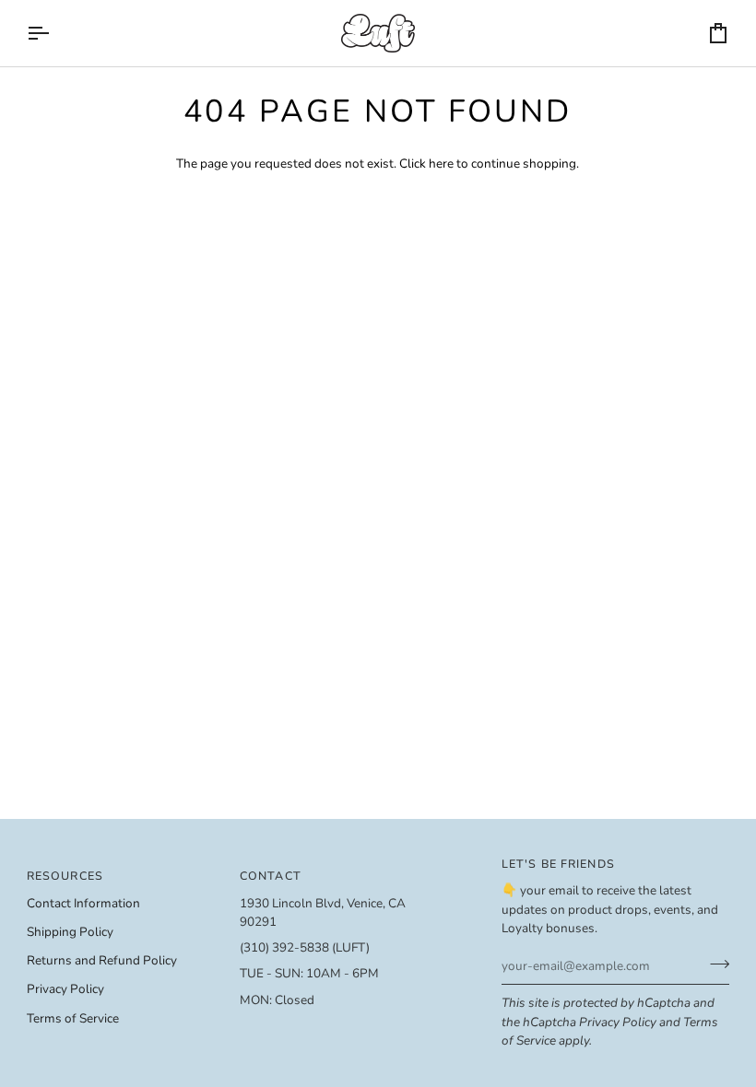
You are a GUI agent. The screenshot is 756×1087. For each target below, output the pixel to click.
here (441, 163)
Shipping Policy (70, 932)
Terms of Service (73, 1018)
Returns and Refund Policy (102, 960)
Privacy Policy (617, 1022)
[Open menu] (54, 33)
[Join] (714, 963)
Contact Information (83, 903)
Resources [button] (65, 875)
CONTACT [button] (270, 875)
